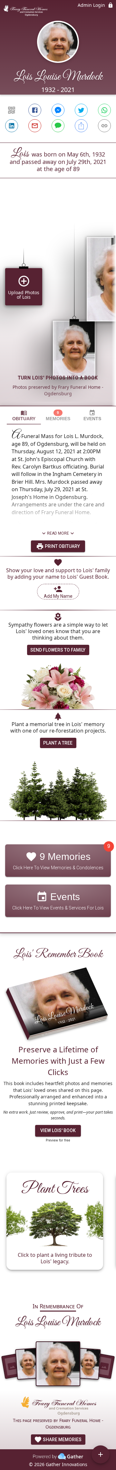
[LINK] (104, 125)
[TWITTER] (81, 110)
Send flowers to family (57, 650)
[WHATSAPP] (104, 110)
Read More (58, 533)
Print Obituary (62, 546)
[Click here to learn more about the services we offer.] (58, 1406)
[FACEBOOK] (34, 110)
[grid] (58, 303)
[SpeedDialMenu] (101, 1454)
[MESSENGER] (58, 110)
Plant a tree (57, 743)
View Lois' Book (58, 1130)
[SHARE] (81, 125)
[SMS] (58, 125)
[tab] (24, 415)
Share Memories (62, 1439)
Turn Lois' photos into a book (58, 377)
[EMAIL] (34, 125)
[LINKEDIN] (11, 125)
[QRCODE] (11, 110)
